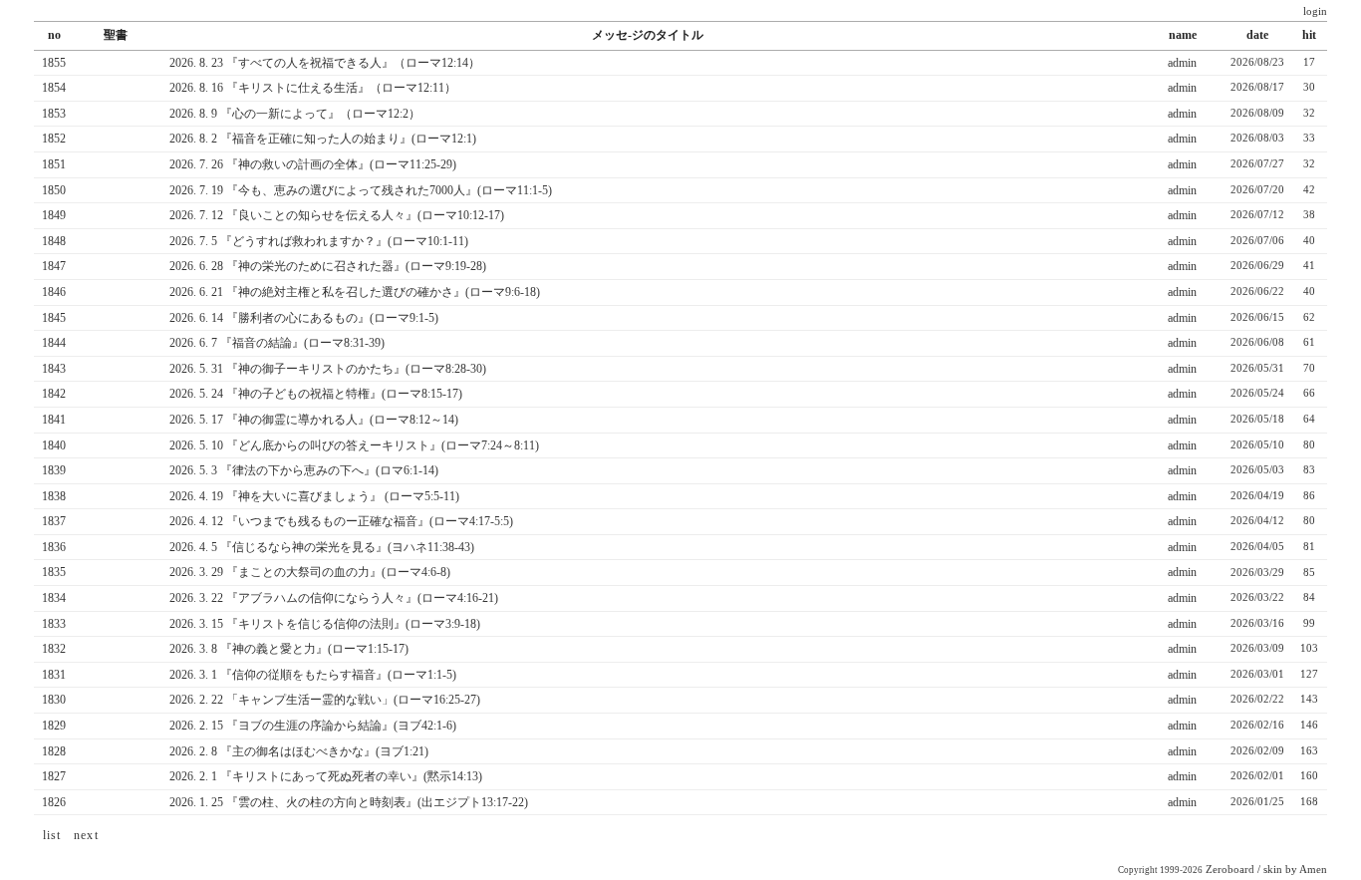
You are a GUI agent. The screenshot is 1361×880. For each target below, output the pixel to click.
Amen (1313, 869)
